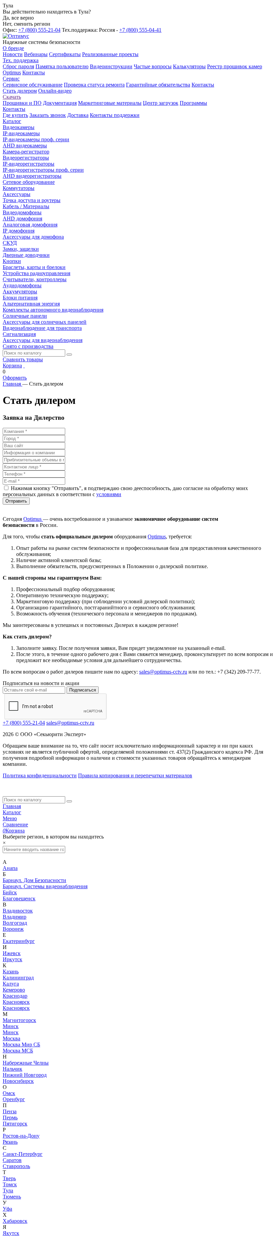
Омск (9, 1093)
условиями (108, 494)
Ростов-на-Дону (21, 1136)
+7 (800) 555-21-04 (39, 30)
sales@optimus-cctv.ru (163, 672)
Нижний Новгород (25, 1075)
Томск (10, 1184)
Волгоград (15, 923)
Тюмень (12, 1196)
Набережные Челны (26, 1063)
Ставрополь (16, 1166)
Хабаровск (15, 1221)
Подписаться (82, 690)
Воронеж (13, 929)
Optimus (33, 519)
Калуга (11, 984)
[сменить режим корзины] (24, 365)
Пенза (10, 1111)
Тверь (9, 1178)
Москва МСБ (18, 1050)
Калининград (18, 977)
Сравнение (15, 824)
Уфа (7, 1209)
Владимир (14, 917)
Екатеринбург (19, 941)
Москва (11, 1038)
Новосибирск (18, 1081)
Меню (10, 818)
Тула (8, 1190)
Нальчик (12, 1069)
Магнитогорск (19, 1020)
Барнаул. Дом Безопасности (34, 880)
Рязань (10, 1142)
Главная (12, 806)
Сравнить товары (23, 359)
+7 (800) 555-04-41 (140, 30)
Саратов (12, 1160)
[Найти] (69, 355)
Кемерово (14, 990)
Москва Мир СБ (21, 1044)
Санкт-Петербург (23, 1154)
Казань (11, 971)
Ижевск (12, 953)
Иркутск (12, 959)
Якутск (11, 1233)
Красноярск (16, 1002)
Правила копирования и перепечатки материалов (135, 775)
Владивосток (18, 911)
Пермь (10, 1117)
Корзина (12, 365)
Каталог (12, 812)
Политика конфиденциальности (40, 775)
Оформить (15, 378)
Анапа (10, 868)
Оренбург (14, 1099)
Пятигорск (15, 1123)
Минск (11, 1026)
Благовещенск (19, 898)
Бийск (10, 892)
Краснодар (15, 996)
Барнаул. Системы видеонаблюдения (45, 886)
